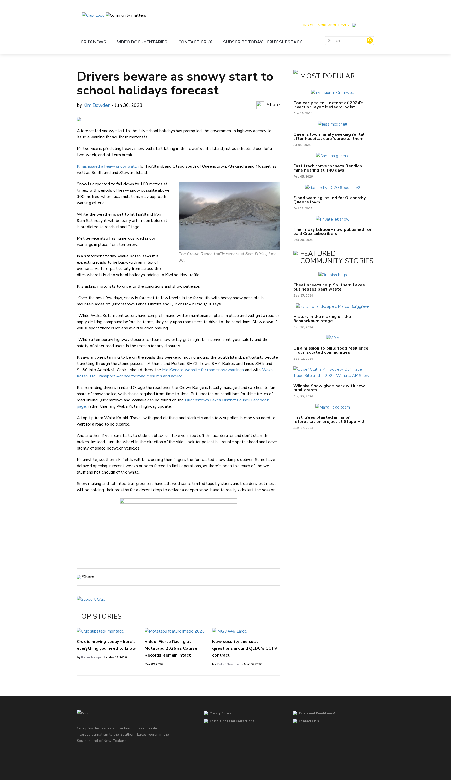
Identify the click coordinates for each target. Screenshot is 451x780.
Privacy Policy (220, 713)
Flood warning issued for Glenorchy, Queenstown (330, 200)
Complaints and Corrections (232, 721)
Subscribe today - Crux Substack (262, 42)
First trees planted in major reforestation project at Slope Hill (329, 419)
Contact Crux (195, 42)
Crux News (93, 42)
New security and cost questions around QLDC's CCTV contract (244, 648)
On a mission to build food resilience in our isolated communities (331, 350)
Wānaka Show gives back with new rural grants (329, 388)
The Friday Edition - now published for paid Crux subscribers (332, 231)
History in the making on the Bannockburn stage (322, 319)
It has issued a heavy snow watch (108, 166)
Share (272, 105)
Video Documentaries (142, 42)
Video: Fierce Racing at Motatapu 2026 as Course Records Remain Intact (171, 648)
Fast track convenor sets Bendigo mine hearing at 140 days (327, 168)
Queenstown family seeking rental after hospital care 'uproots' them (329, 136)
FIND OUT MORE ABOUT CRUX (325, 25)
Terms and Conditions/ (317, 713)
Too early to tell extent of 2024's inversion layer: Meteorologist (328, 105)
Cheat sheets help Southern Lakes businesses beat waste (329, 287)
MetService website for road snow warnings (203, 370)
